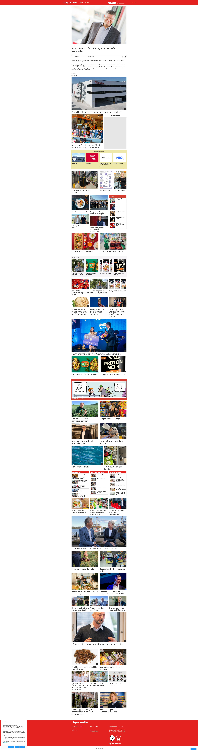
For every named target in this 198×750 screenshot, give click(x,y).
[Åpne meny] (133, 3)
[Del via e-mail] (125, 56)
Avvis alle (22, 746)
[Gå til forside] (70, 2)
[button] (74, 159)
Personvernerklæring (94, 731)
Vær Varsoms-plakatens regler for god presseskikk (117, 727)
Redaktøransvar (93, 730)
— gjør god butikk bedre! (84, 2)
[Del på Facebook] (122, 56)
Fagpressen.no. (5, 742)
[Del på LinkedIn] (124, 56)
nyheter (73, 73)
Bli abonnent (112, 2)
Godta (17, 746)
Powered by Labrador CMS (99, 748)
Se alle (125, 168)
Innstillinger (11, 746)
